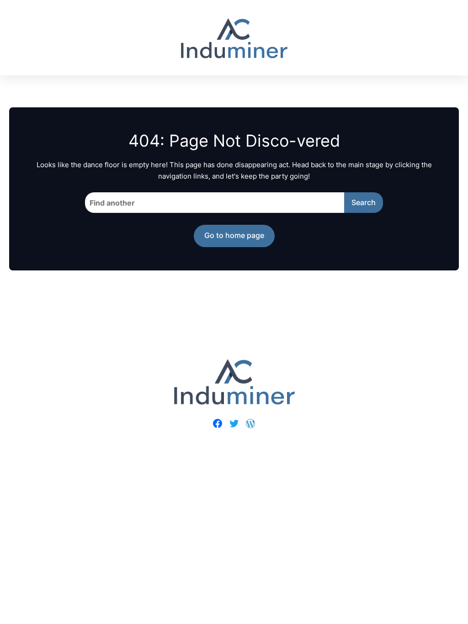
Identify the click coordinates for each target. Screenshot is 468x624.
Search (363, 202)
